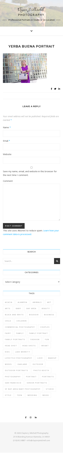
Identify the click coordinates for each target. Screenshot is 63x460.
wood (45, 395)
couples (45, 327)
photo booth (41, 370)
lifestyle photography (18, 358)
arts (7, 308)
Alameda (22, 302)
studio (50, 389)
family (20, 333)
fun (47, 339)
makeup (52, 358)
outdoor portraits (16, 370)
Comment (8, 180)
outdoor (38, 364)
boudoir (34, 315)
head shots (29, 345)
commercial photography (20, 327)
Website (7, 154)
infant (45, 345)
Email (6, 140)
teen (19, 395)
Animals (37, 302)
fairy (8, 333)
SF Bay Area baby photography (22, 389)
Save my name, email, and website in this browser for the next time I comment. (30, 173)
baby (18, 308)
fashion (35, 339)
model (8, 364)
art (49, 302)
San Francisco (13, 383)
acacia (8, 302)
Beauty (46, 308)
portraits (48, 376)
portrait (31, 376)
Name (7, 127)
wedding (32, 395)
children (22, 321)
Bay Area (31, 308)
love (40, 358)
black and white (14, 315)
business (49, 315)
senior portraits (37, 383)
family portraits (15, 339)
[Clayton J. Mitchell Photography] (31, 11)
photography (13, 376)
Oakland (22, 364)
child (8, 321)
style (8, 395)
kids (7, 352)
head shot (11, 345)
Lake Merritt (22, 352)
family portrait (38, 333)
